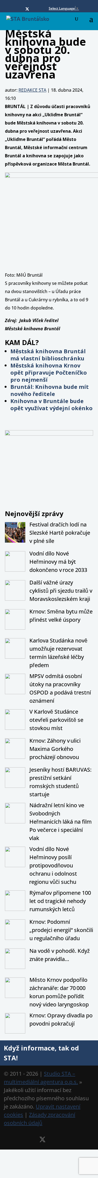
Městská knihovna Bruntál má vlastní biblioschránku (48, 355)
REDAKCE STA (32, 90)
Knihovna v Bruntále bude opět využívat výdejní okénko (51, 404)
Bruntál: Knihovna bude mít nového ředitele (49, 390)
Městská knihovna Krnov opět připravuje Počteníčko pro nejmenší (48, 372)
